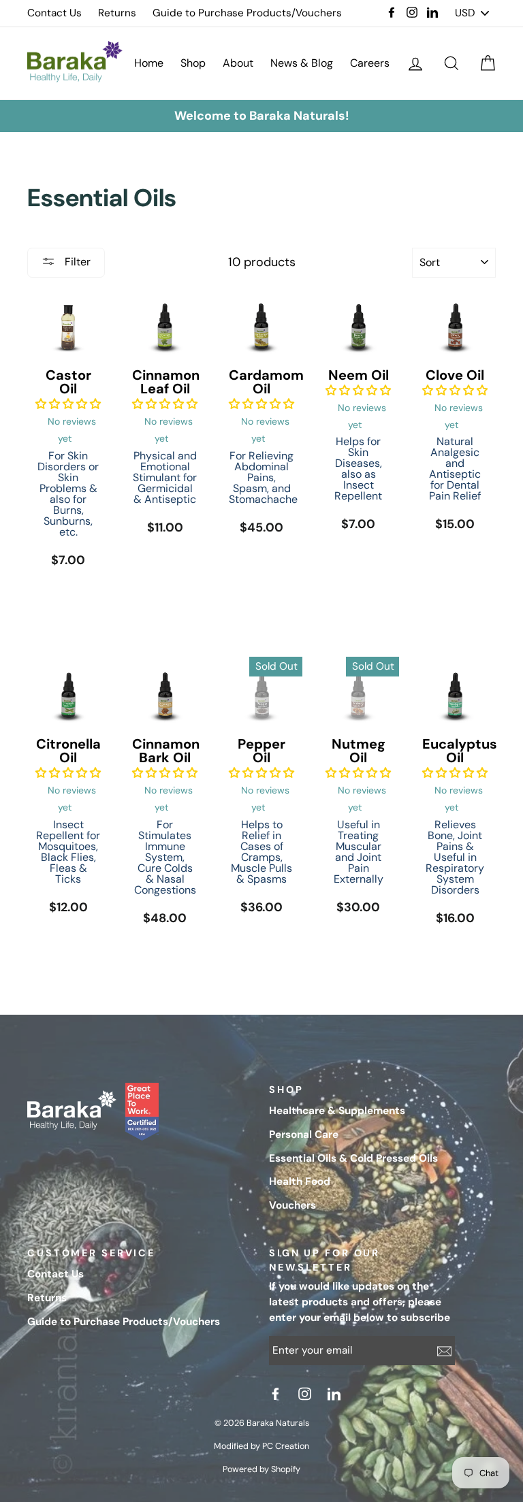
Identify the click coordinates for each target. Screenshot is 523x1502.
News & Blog (301, 63)
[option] (261, 116)
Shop (193, 63)
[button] (68, 403)
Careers (370, 63)
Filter (76, 262)
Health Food (299, 1181)
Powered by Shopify (261, 1469)
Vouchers (292, 1205)
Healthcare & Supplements (337, 1110)
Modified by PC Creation (261, 1446)
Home (148, 63)
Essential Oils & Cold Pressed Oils (353, 1158)
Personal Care (303, 1134)
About (238, 63)
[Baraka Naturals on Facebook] (277, 1394)
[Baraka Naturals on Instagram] (306, 1394)
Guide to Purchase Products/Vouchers (247, 13)
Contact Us (54, 13)
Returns (117, 13)
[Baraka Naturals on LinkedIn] (336, 1394)
